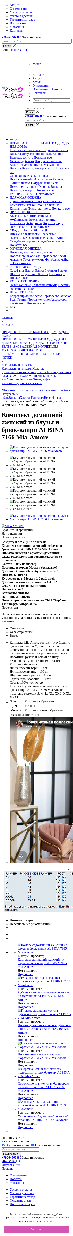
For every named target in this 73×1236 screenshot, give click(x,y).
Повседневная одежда (25, 256)
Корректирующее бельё (26, 296)
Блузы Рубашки (46, 270)
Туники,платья (20, 183)
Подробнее (25, 974)
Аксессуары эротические (27, 215)
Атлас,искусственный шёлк (29, 164)
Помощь (7, 1168)
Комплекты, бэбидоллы (26, 223)
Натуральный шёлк (54, 150)
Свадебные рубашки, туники (46, 237)
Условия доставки (22, 1193)
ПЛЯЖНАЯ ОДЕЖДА (27, 343)
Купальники (18, 208)
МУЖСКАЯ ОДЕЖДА (17, 350)
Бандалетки (30, 288)
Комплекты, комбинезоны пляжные (34, 205)
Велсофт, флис (20, 157)
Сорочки (16, 175)
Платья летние (38, 208)
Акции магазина (18, 1145)
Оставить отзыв (21, 1200)
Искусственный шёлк (37, 154)
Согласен (36, 1229)
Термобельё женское (57, 296)
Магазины (17, 1182)
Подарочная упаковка (27, 383)
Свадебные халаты (51, 241)
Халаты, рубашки (22, 161)
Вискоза (15, 154)
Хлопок (58, 154)
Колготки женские (44, 285)
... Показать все (41, 157)
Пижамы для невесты (25, 234)
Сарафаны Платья (22, 270)
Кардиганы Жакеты (34, 274)
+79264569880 (11, 37)
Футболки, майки (57, 259)
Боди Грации (19, 299)
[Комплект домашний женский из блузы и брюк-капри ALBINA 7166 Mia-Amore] (40, 451)
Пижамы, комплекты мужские (31, 252)
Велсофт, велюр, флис (37, 168)
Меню (37, 64)
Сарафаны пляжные (48, 201)
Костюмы (55, 274)
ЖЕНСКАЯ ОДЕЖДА (27, 354)
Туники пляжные (22, 201)
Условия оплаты (21, 1189)
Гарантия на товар (22, 1197)
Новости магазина (47, 1145)
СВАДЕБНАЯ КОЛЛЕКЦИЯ (37, 346)
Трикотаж (37, 397)
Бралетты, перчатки (43, 219)
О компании (41, 89)
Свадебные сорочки (23, 241)
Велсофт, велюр (21, 190)
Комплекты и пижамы (25, 150)
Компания (9, 1161)
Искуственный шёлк (24, 186)
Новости (56, 89)
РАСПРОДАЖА (21, 194)
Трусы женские (39, 299)
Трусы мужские (33, 259)
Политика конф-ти (22, 1204)
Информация (11, 1165)
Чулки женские (20, 285)
